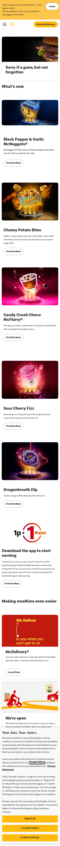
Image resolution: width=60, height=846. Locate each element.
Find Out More (13, 163)
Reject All (30, 819)
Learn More (14, 672)
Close (52, 7)
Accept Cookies (30, 828)
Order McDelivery (45, 24)
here (4, 8)
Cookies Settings (30, 837)
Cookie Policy (37, 763)
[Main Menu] (4, 24)
